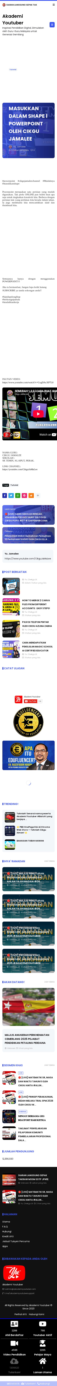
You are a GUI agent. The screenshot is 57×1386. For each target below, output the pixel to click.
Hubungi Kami (36, 1314)
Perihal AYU (21, 1314)
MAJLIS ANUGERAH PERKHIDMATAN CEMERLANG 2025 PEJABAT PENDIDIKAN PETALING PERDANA (27, 1039)
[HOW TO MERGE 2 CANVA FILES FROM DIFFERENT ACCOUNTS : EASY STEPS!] (11, 615)
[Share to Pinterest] (24, 495)
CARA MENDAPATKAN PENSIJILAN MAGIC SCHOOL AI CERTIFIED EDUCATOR (37, 646)
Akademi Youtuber (39, 1305)
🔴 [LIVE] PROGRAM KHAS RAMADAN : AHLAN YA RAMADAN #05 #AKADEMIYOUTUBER (28, 932)
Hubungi (6, 1231)
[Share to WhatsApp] (17, 495)
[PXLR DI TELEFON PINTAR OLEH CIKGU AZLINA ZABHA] (11, 636)
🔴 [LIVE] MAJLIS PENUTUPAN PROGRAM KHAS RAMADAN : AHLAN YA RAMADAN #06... (25, 877)
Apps (5, 1246)
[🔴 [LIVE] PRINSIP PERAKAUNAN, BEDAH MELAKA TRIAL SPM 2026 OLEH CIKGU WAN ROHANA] (9, 1103)
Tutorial (13, 70)
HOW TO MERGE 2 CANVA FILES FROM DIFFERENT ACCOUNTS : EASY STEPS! (36, 604)
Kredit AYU (8, 1236)
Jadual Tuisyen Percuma (16, 1241)
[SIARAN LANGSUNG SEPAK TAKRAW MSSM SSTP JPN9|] (9, 1186)
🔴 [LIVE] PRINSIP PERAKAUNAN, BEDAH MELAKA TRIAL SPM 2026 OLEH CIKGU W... (35, 1100)
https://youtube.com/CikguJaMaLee (20, 469)
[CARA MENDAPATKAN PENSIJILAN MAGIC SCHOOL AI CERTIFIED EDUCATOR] (11, 657)
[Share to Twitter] (11, 495)
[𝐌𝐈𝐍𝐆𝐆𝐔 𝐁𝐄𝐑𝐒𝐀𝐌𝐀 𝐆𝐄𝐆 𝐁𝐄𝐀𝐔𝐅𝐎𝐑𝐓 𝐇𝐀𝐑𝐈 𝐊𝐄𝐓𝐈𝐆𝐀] (9, 1122)
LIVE (5, 4)
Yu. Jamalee (12, 553)
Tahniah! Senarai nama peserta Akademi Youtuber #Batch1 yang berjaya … (34, 816)
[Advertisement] (28, 242)
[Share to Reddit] (31, 495)
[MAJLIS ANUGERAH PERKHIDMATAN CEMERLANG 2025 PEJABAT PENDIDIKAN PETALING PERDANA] (28, 1007)
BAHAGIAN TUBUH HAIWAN (30, 841)
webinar (22, 1112)
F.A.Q (5, 1226)
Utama (6, 1221)
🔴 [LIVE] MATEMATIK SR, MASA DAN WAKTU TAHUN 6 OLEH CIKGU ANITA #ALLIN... (35, 1081)
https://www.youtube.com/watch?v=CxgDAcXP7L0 (28, 382)
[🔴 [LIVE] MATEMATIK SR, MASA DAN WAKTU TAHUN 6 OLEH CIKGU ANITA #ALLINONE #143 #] (11, 5)
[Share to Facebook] (4, 495)
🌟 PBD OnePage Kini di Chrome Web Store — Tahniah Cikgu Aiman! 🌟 (33, 830)
